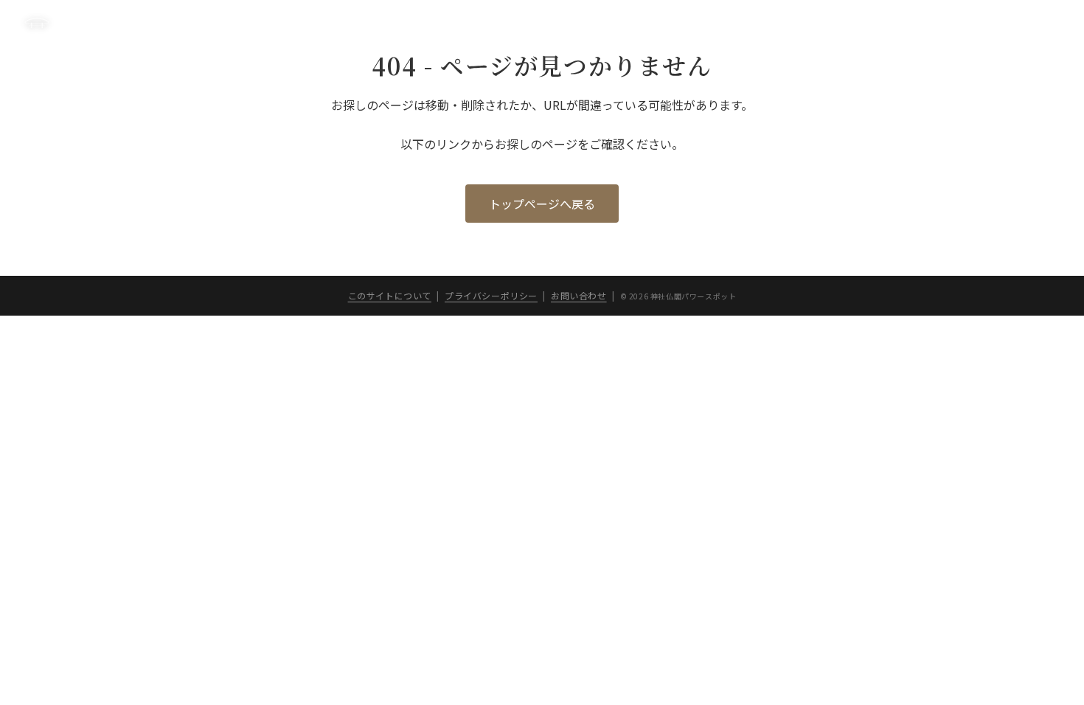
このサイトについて (889, 23)
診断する (708, 23)
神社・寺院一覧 (786, 23)
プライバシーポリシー (1009, 23)
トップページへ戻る (542, 203)
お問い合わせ (579, 295)
